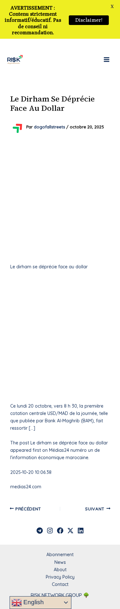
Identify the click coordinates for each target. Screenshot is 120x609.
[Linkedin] (80, 530)
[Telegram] (39, 530)
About (60, 569)
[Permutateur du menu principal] (106, 59)
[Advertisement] (60, 198)
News (60, 562)
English (33, 602)
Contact (60, 584)
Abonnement (60, 554)
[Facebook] (60, 530)
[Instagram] (50, 530)
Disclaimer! (88, 20)
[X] (70, 530)
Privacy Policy (60, 577)
